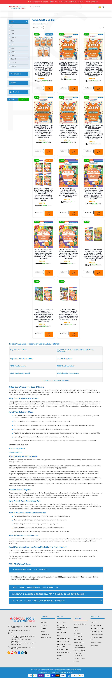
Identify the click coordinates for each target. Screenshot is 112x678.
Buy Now (48, 88)
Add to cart (38, 88)
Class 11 (13, 62)
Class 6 (13, 44)
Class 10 (13, 59)
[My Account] (103, 7)
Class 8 (13, 52)
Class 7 (13, 48)
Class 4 (13, 37)
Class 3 (13, 34)
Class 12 (13, 66)
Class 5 (13, 41)
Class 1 (13, 26)
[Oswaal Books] (17, 7)
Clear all (13, 99)
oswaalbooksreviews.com (41, 669)
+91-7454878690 (16, 644)
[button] (41, 78)
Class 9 (13, 55)
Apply (24, 99)
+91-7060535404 (16, 638)
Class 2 (13, 30)
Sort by (35, 27)
